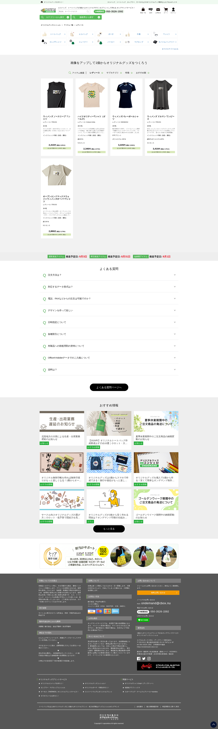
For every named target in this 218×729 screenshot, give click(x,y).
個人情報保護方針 (152, 706)
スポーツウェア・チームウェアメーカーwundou (141, 692)
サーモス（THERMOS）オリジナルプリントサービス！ (60, 692)
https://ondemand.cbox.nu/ (147, 647)
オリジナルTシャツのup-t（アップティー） (139, 683)
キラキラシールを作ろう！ (50, 696)
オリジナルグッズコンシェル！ (95, 683)
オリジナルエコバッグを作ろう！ (52, 683)
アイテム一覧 (68, 25)
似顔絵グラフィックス (132, 687)
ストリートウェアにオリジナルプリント (98, 692)
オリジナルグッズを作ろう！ (54, 2)
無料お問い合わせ (158, 593)
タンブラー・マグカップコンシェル (53, 687)
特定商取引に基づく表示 (170, 706)
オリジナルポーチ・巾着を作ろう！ (97, 687)
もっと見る (109, 529)
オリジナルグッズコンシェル (51, 25)
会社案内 (140, 706)
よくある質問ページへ (109, 387)
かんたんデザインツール (48, 638)
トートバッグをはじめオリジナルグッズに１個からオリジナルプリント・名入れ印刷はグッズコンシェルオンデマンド (79, 706)
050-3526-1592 (114, 11)
